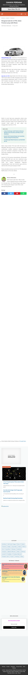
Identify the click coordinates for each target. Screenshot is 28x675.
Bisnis (18, 544)
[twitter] (11, 193)
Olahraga (23, 551)
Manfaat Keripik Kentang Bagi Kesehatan (13, 498)
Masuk (19, 672)
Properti (12, 556)
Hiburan (24, 546)
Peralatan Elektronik (17, 554)
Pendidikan (9, 554)
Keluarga (13, 549)
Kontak (8, 666)
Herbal (19, 546)
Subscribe (14, 627)
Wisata (22, 556)
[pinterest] (17, 193)
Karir (3, 549)
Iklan (24, 666)
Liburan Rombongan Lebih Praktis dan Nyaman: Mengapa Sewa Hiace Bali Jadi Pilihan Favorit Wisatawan (14, 133)
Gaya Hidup (14, 546)
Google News (23, 441)
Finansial (4, 546)
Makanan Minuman (12, 551)
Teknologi (17, 556)
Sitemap (14, 667)
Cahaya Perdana (14, 2)
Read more (7, 568)
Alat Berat (4, 544)
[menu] (2, 14)
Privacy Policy (19, 666)
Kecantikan (8, 549)
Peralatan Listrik (5, 556)
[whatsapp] (23, 193)
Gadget (8, 546)
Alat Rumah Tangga (12, 544)
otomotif (4, 554)
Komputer (4, 551)
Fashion (22, 544)
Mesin (18, 551)
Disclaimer (13, 666)
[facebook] (4, 193)
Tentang (3, 666)
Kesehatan (19, 549)
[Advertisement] (14, 36)
